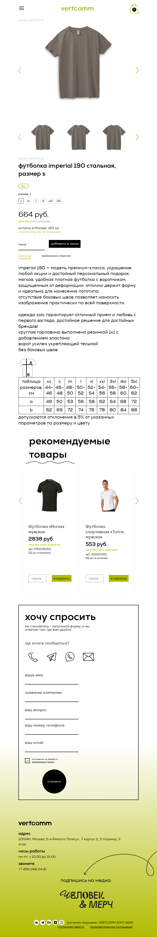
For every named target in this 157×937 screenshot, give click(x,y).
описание (24, 256)
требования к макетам (56, 256)
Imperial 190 (31, 268)
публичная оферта (71, 927)
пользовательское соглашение (111, 927)
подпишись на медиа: (86, 880)
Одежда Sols (31, 315)
